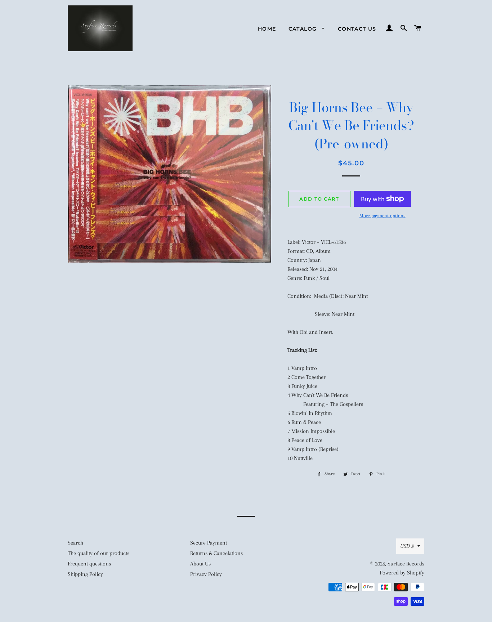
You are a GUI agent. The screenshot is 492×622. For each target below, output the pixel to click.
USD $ (407, 546)
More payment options (382, 215)
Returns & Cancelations (216, 553)
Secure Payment (208, 543)
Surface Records (406, 563)
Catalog (304, 29)
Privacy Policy (206, 574)
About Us (200, 563)
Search (75, 543)
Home (267, 29)
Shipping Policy (85, 574)
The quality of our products (98, 553)
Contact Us (357, 29)
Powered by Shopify (402, 572)
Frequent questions (89, 563)
